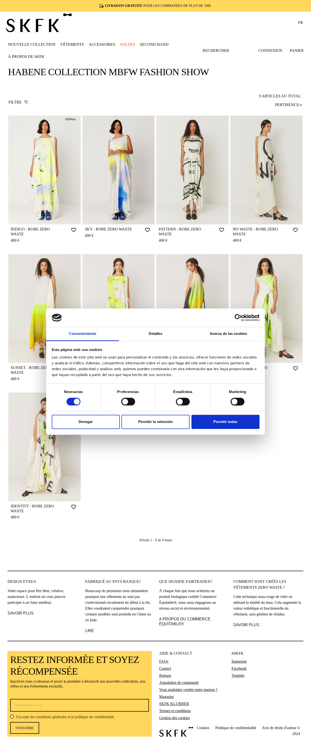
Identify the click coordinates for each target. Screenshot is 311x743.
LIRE (89, 631)
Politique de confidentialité (235, 728)
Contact (165, 668)
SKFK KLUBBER (174, 704)
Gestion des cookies (174, 718)
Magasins (166, 697)
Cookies (203, 728)
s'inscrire (25, 728)
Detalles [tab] (156, 334)
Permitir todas (225, 422)
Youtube (238, 675)
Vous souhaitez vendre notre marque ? (188, 690)
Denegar (85, 422)
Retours (165, 675)
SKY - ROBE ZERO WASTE (108, 229)
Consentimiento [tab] (82, 334)
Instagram (239, 661)
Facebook (239, 668)
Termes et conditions (175, 711)
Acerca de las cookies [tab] (228, 334)
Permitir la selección (155, 422)
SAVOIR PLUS (21, 613)
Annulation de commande (179, 682)
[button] (72, 44)
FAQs (163, 661)
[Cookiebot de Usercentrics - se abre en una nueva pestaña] (238, 317)
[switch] (128, 401)
